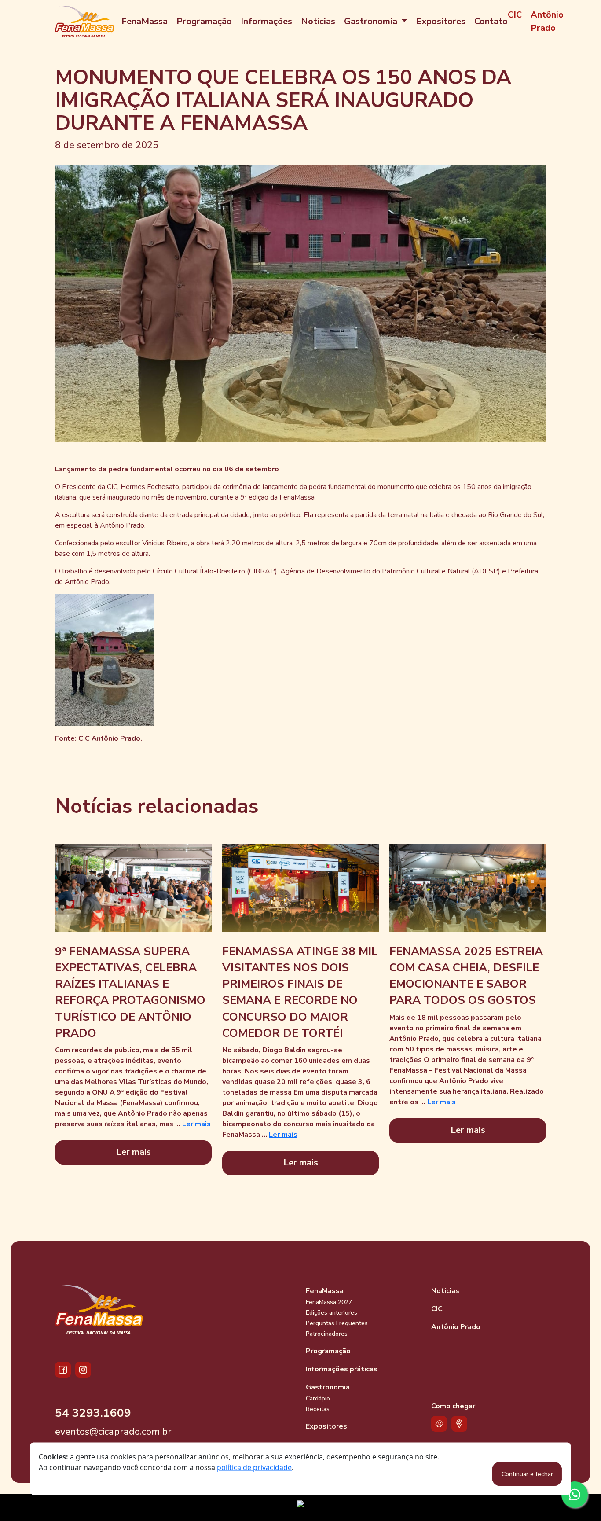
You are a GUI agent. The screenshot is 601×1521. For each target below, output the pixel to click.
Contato (491, 21)
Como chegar (453, 1406)
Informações (266, 21)
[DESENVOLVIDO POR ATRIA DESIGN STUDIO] (300, 1507)
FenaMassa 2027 (329, 1302)
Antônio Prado (547, 21)
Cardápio (318, 1398)
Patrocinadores (327, 1334)
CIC (515, 15)
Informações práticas (341, 1369)
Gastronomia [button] (371, 21)
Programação (204, 21)
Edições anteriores (331, 1312)
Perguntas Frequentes (337, 1323)
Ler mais (196, 1124)
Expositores (440, 21)
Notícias (318, 21)
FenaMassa (144, 21)
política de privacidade (254, 1467)
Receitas (318, 1409)
